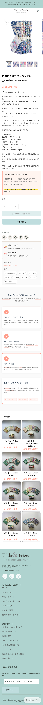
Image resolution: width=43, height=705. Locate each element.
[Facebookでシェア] (15, 237)
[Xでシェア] (10, 237)
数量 (3, 199)
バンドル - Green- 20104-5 (11, 473)
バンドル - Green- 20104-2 (31, 504)
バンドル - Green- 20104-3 (11, 504)
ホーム (5, 588)
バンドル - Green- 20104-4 (31, 473)
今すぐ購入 (21, 222)
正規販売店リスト (9, 631)
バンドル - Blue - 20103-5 (31, 534)
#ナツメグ (22, 273)
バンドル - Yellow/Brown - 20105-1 (31, 443)
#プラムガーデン (10, 282)
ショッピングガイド (10, 640)
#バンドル (32, 273)
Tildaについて (8, 592)
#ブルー (24, 277)
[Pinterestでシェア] (21, 237)
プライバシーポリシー (11, 649)
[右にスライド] (40, 65)
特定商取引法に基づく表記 (13, 654)
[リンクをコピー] (26, 237)
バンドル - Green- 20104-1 (11, 534)
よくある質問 (7, 610)
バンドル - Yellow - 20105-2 (12, 442)
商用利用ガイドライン (11, 614)
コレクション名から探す (12, 601)
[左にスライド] (3, 65)
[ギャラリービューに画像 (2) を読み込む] (16, 64)
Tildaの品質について (10, 645)
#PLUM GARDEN (10, 273)
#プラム (33, 277)
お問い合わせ (7, 658)
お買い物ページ (8, 596)
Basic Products (10, 265)
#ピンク (7, 277)
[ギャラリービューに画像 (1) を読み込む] (9, 64)
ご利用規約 (6, 636)
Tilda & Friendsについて (12, 627)
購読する (9, 690)
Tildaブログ (7, 605)
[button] (3, 11)
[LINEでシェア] (4, 237)
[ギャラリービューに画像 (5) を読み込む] (37, 64)
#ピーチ (16, 277)
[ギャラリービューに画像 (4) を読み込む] (30, 64)
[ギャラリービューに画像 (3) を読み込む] (23, 64)
